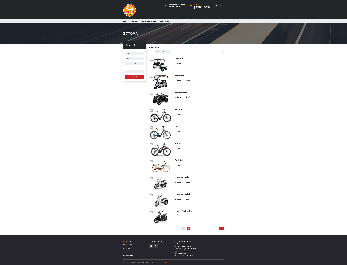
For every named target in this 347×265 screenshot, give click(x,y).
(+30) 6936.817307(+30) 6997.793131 (202, 7)
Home (125, 21)
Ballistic (178, 160)
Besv (177, 126)
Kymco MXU (181, 92)
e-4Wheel (179, 58)
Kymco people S (182, 194)
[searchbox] (127, 71)
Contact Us (164, 21)
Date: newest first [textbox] (160, 52)
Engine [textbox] (128, 58)
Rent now (134, 21)
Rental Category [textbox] (131, 63)
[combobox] (134, 53)
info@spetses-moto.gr (129, 255)
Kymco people (182, 177)
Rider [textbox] (128, 53)
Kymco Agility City (183, 211)
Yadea (178, 143)
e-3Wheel (179, 75)
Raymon (179, 109)
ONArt (166, 262)
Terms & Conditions (149, 21)
